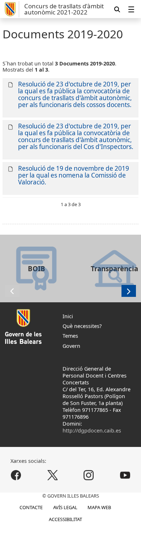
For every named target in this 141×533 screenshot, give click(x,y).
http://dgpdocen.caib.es (92, 430)
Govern (71, 345)
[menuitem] (131, 9)
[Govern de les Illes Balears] (11, 9)
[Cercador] (117, 9)
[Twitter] (52, 475)
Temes (70, 335)
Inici (68, 316)
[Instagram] (88, 475)
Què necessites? (82, 326)
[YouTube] (125, 475)
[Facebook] (16, 475)
